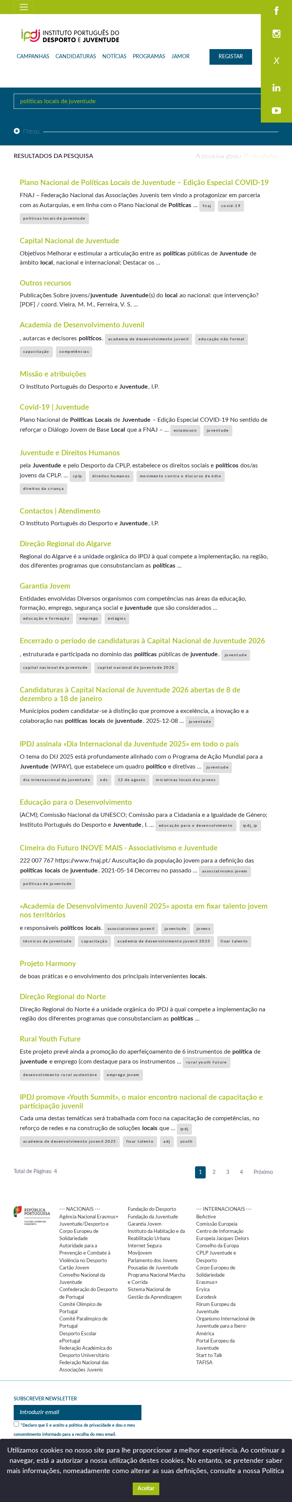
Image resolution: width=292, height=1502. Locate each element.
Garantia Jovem (145, 1224)
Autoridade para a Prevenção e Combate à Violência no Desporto (84, 1253)
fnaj (207, 206)
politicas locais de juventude (54, 218)
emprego (88, 618)
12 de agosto (132, 780)
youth (186, 1141)
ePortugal (69, 1341)
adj (166, 1141)
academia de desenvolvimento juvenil (148, 339)
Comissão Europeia (216, 1224)
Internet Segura (145, 1246)
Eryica (202, 1289)
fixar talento (234, 941)
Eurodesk (206, 1297)
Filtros (31, 132)
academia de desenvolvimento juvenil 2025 (164, 941)
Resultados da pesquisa (53, 156)
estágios (117, 618)
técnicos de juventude (47, 941)
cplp (78, 476)
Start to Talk (209, 1355)
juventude (218, 430)
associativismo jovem (225, 871)
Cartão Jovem (74, 1268)
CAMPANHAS (33, 56)
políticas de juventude (47, 884)
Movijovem (140, 1253)
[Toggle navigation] (24, 7)
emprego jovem (123, 1075)
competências (74, 352)
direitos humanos (111, 476)
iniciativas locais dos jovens (186, 780)
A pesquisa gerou (237, 156)
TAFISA (204, 1362)
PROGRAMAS (149, 56)
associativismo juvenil (131, 929)
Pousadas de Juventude (153, 1268)
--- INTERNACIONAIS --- (224, 1209)
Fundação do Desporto (152, 1209)
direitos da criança (43, 489)
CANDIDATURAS (76, 56)
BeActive (206, 1217)
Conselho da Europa (217, 1246)
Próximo (263, 1172)
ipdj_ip (250, 826)
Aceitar (146, 1488)
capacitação (36, 352)
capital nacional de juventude (55, 668)
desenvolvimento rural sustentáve (60, 1075)
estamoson (185, 430)
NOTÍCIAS (114, 56)
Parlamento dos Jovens (153, 1260)
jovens (204, 929)
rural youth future (206, 1062)
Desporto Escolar (78, 1333)
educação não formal (221, 339)
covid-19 (231, 206)
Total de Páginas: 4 (35, 1171)
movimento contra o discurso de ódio (180, 476)
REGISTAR (231, 56)
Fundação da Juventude (153, 1217)
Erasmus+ (207, 1282)
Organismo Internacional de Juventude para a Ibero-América (225, 1326)
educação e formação (46, 618)
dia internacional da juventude (56, 780)
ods (104, 780)
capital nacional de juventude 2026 (136, 668)
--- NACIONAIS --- (79, 1209)
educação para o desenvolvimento (196, 826)
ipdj (184, 1129)
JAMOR (180, 56)
